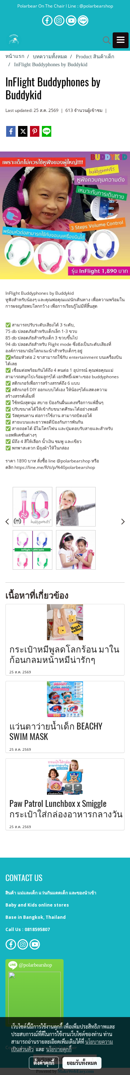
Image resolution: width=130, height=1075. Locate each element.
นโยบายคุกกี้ (59, 1049)
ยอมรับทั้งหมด (82, 1063)
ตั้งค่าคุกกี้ (44, 1063)
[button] (104, 40)
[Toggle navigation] (121, 40)
